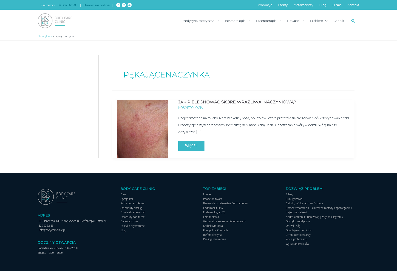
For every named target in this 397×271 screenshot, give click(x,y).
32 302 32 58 (67, 5)
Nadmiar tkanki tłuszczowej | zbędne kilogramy (314, 217)
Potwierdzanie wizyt (132, 212)
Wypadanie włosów (297, 244)
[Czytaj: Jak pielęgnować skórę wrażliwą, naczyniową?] (142, 128)
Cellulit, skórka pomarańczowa (304, 203)
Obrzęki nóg (293, 226)
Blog (122, 230)
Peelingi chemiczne (214, 239)
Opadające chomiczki (299, 230)
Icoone (207, 194)
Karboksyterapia (213, 226)
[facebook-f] (118, 5)
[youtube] (130, 5)
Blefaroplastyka (212, 235)
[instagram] (124, 5)
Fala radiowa (211, 217)
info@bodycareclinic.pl (52, 230)
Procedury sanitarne (132, 217)
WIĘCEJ (194, 144)
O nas (124, 194)
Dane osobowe (129, 221)
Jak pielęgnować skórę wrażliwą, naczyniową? (237, 102)
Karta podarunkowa (132, 203)
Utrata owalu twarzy (298, 235)
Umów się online (97, 5)
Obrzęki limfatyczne (298, 221)
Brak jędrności (294, 199)
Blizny (289, 194)
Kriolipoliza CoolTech (215, 230)
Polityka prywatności (132, 226)
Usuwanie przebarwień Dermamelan (225, 203)
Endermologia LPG (214, 212)
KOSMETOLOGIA (190, 107)
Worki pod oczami (296, 239)
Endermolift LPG (213, 208)
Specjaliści (126, 199)
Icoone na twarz (212, 199)
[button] (353, 20)
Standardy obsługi (131, 208)
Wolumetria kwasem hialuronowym (224, 221)
